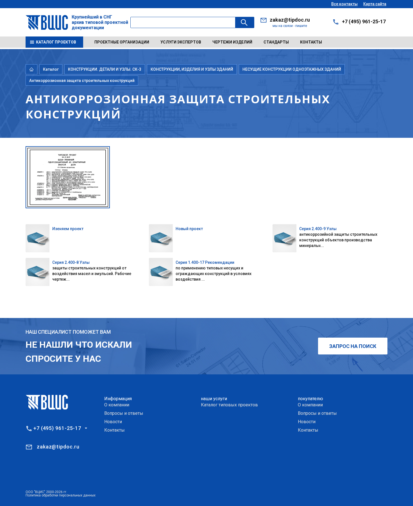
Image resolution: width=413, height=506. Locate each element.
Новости (113, 421)
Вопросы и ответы (123, 413)
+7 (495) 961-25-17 (364, 21)
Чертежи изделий (232, 42)
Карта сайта (374, 4)
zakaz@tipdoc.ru (290, 20)
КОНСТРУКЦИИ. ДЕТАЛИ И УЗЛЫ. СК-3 (104, 69)
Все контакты (344, 4)
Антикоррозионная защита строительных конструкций (82, 80)
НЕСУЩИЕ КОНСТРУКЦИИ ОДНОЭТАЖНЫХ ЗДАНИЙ (291, 69)
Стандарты (276, 42)
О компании (116, 404)
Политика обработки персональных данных (61, 495)
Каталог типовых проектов (229, 404)
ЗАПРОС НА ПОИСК (352, 346)
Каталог (51, 69)
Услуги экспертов (180, 42)
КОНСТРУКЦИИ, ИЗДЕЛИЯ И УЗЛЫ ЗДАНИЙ (192, 69)
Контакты (311, 42)
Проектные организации (121, 42)
